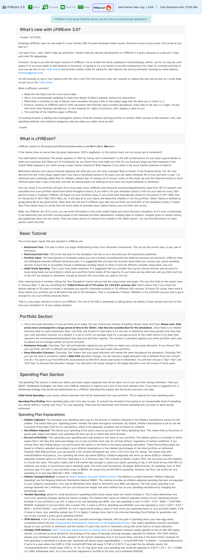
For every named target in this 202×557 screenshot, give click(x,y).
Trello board (52, 69)
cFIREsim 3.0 (15, 7)
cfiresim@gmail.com (30, 72)
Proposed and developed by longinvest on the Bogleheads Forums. (92, 522)
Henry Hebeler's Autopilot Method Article (93, 476)
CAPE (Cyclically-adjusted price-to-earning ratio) (79, 529)
